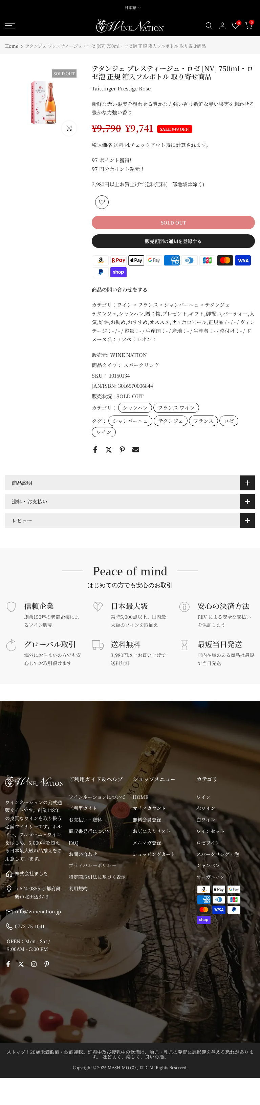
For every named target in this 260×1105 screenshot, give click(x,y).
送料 (118, 144)
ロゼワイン (208, 842)
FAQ (74, 842)
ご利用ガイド (83, 808)
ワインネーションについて (97, 796)
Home (11, 46)
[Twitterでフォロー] (21, 964)
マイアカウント (149, 808)
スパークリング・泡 (217, 854)
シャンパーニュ (130, 420)
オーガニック (210, 876)
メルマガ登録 (147, 842)
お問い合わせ (83, 854)
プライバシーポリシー (92, 865)
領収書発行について (90, 831)
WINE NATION (128, 354)
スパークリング (141, 364)
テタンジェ (170, 420)
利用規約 (78, 888)
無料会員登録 (147, 819)
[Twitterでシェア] (108, 450)
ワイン (103, 431)
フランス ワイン (176, 407)
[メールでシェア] (135, 450)
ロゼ (229, 420)
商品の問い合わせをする (120, 289)
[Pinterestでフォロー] (47, 964)
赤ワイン (205, 808)
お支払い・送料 (85, 819)
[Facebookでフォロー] (8, 964)
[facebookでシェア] (95, 450)
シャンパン (135, 407)
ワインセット (210, 831)
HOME (140, 796)
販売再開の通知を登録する (173, 241)
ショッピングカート (154, 854)
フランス (203, 420)
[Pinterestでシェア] (122, 450)
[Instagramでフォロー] (34, 964)
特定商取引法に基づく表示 (97, 876)
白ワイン (205, 819)
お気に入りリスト (152, 831)
